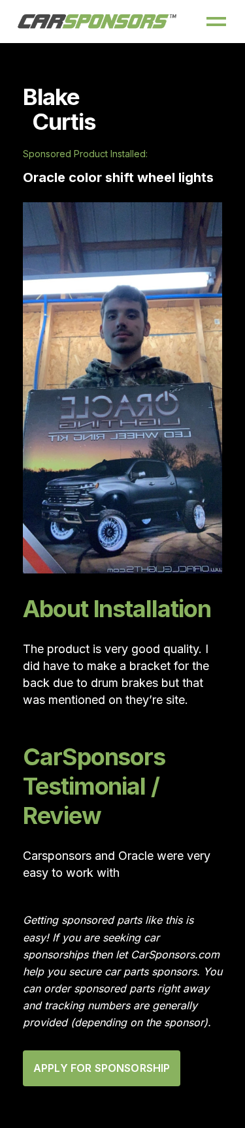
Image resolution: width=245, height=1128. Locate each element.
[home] (97, 21)
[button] (216, 21)
